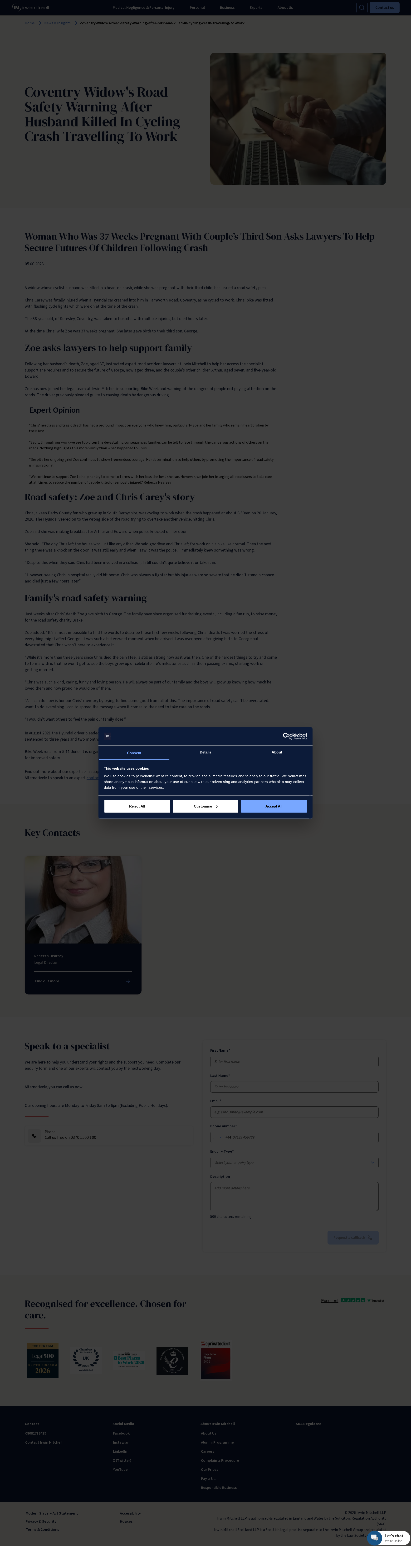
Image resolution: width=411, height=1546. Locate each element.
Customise (203, 806)
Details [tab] (205, 752)
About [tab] (277, 752)
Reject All (137, 806)
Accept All (274, 806)
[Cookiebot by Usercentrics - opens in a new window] (286, 736)
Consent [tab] (134, 753)
